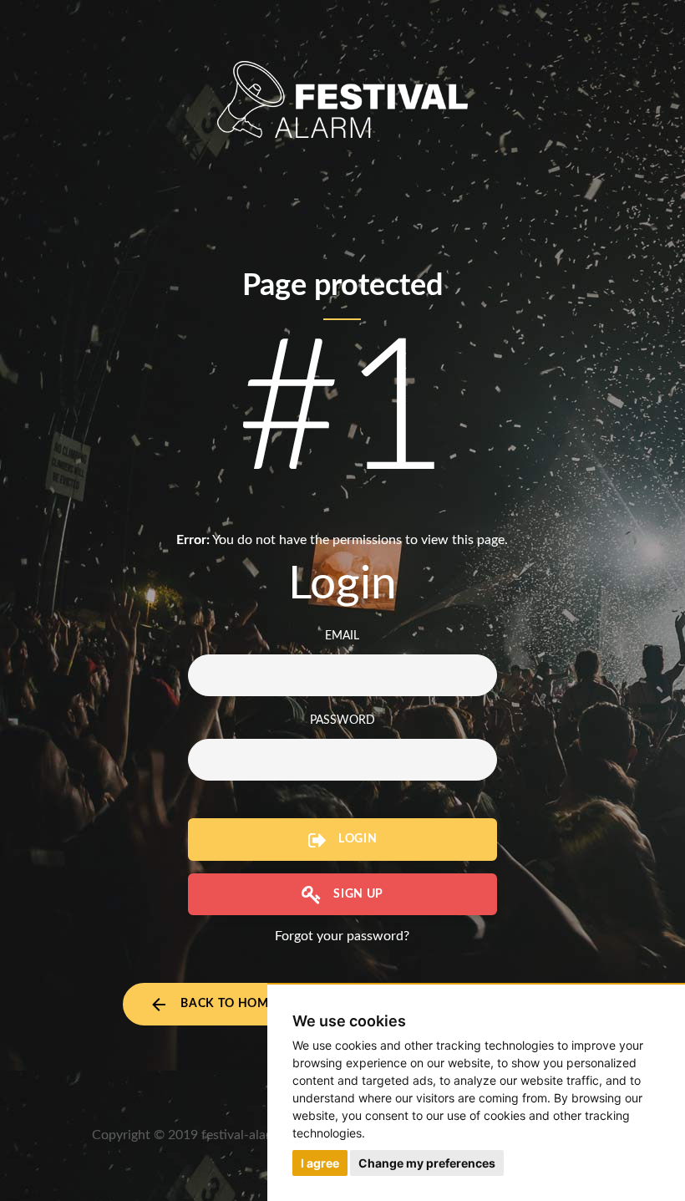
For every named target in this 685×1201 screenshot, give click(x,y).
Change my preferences (426, 1163)
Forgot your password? (342, 936)
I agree (320, 1163)
